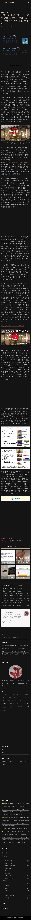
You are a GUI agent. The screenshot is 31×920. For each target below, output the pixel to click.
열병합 (4, 707)
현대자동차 (26, 700)
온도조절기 (26, 694)
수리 (21, 697)
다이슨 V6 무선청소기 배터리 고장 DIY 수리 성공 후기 (15, 820)
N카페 (3, 764)
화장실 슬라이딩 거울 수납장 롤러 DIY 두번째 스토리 (15, 839)
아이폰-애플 (9, 868)
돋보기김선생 (16, 917)
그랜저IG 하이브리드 (11, 866)
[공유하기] (6, 541)
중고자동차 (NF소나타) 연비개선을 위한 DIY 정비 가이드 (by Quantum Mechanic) (15, 812)
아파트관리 (9, 875)
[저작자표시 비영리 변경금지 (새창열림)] (19, 541)
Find (3, 585)
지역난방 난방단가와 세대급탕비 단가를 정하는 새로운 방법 (15, 806)
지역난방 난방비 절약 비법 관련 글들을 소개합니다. (14, 654)
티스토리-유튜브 (10, 878)
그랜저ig (11, 700)
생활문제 (8, 888)
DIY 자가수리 (9, 861)
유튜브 (4, 761)
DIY (28, 707)
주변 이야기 (9, 898)
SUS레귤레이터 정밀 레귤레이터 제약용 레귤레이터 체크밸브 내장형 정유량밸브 (10, 42)
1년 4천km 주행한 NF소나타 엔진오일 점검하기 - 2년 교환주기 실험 (15, 834)
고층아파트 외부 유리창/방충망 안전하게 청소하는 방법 (15, 823)
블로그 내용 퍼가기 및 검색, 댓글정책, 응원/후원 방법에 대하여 (15, 648)
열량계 (12, 703)
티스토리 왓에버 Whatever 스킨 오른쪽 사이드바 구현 (15, 828)
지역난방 (8, 585)
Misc (4, 893)
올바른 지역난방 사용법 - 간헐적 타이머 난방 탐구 (14, 651)
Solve (4, 870)
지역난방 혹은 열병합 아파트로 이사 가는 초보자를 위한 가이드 (15, 803)
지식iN (27, 761)
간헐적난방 (15, 694)
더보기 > (28, 581)
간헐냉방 (18, 700)
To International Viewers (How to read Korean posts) (15, 645)
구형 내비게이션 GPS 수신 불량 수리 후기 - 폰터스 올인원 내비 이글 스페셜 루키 (15, 814)
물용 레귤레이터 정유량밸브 (10, 39)
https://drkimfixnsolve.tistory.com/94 (15, 162)
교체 (15, 697)
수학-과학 (9, 873)
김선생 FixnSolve (7, 2)
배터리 (4, 700)
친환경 (8, 890)
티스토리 (26, 703)
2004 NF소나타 (10, 863)
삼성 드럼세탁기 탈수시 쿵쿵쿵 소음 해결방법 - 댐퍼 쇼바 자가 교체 (15, 837)
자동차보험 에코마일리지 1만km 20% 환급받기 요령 (15, 817)
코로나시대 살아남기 (11, 895)
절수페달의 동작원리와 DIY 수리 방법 (11, 826)
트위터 (20, 761)
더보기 (27, 691)
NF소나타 (20, 707)
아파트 (4, 694)
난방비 (12, 707)
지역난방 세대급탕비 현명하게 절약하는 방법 (12, 595)
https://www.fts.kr (8, 36)
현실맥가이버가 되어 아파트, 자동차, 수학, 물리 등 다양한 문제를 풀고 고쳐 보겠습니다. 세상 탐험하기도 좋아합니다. (11, 616)
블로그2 (12, 761)
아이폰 (27, 697)
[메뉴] (29, 2)
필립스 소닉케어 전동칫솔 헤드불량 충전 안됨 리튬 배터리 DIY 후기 (15, 842)
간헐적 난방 (6, 710)
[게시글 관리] (8, 541)
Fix (4, 858)
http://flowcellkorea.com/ (10, 48)
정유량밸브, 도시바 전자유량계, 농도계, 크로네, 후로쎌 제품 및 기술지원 (15, 53)
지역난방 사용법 (7, 697)
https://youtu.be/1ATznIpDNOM (12, 326)
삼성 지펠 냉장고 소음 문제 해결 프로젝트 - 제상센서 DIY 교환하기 (15, 831)
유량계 (19, 703)
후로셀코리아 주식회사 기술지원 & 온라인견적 (15, 51)
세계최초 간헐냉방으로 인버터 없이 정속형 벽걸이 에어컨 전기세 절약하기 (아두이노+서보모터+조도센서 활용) (15, 809)
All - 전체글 (4, 856)
